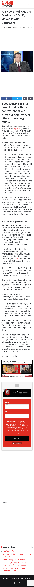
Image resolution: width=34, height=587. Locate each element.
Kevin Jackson (7, 27)
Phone (7, 412)
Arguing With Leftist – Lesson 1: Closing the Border (16, 569)
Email (7, 402)
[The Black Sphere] (7, 4)
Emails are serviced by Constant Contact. (20, 432)
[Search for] (28, 5)
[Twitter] (19, 583)
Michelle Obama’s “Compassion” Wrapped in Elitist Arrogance (16, 564)
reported (17, 128)
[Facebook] (14, 583)
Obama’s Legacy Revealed (14, 560)
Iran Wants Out (9, 551)
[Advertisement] (17, 40)
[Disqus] (17, 477)
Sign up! (17, 439)
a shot (16, 258)
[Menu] (32, 5)
